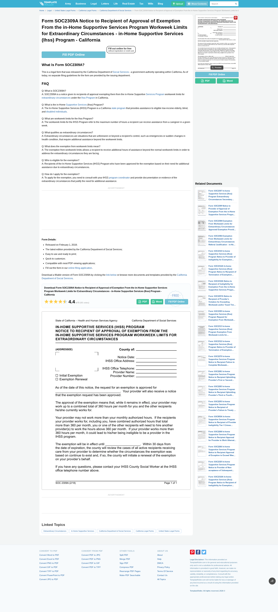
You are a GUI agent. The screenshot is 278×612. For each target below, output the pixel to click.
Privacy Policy (163, 567)
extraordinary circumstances (56, 98)
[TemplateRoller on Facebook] (198, 552)
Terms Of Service (165, 571)
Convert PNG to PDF (48, 563)
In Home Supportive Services (82, 531)
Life (116, 3)
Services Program (155, 94)
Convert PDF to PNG (91, 559)
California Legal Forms (145, 531)
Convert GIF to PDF (48, 567)
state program (118, 108)
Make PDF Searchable (130, 575)
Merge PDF (125, 559)
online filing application (80, 268)
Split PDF (124, 555)
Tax (141, 3)
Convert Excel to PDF (49, 559)
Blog (160, 3)
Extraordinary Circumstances (55, 531)
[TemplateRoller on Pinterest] (192, 552)
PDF (144, 301)
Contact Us (162, 575)
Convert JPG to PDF (48, 579)
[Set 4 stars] (60, 301)
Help (159, 559)
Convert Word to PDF (49, 555)
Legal (94, 3)
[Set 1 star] (46, 301)
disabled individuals (56, 111)
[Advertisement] (116, 210)
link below (111, 275)
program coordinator (119, 177)
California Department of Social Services (115, 531)
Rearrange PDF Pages (130, 571)
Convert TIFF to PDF (49, 571)
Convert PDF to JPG (91, 555)
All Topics (161, 579)
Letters (105, 3)
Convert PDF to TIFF (91, 567)
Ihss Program (88, 98)
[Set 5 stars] (65, 301)
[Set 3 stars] (55, 301)
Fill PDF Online (73, 54)
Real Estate (128, 3)
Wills (150, 3)
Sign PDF (124, 563)
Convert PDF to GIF (91, 563)
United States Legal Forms (169, 531)
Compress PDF (127, 567)
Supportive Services (76, 104)
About (160, 555)
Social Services (121, 72)
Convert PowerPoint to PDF (52, 575)
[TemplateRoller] (48, 3)
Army (68, 3)
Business (81, 3)
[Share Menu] (272, 581)
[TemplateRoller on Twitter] (204, 552)
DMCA (160, 563)
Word (159, 301)
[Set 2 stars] (51, 301)
